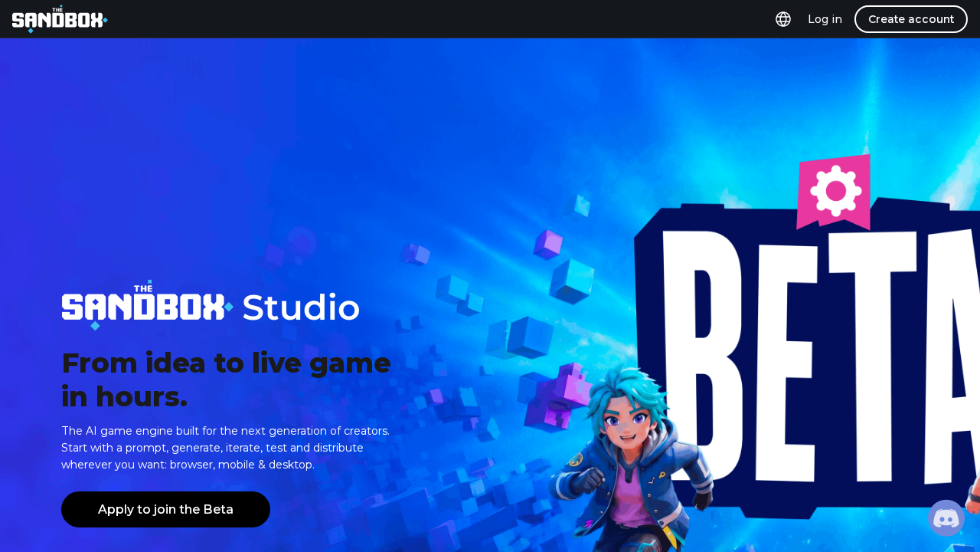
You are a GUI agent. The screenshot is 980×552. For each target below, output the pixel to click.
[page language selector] (783, 19)
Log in (825, 19)
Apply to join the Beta (166, 509)
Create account (911, 19)
